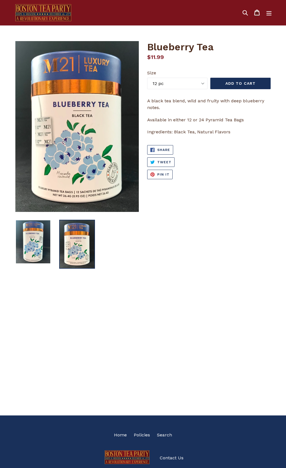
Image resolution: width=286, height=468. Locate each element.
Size (151, 72)
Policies (142, 435)
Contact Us (171, 457)
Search (164, 435)
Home (120, 435)
